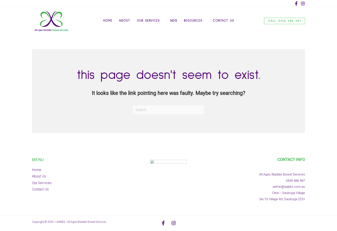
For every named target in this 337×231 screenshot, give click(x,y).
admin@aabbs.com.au (289, 187)
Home (36, 170)
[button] (162, 21)
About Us (39, 176)
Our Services (41, 183)
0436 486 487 (295, 181)
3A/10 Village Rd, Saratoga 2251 (282, 199)
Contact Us (40, 189)
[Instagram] (303, 3)
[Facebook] (296, 3)
